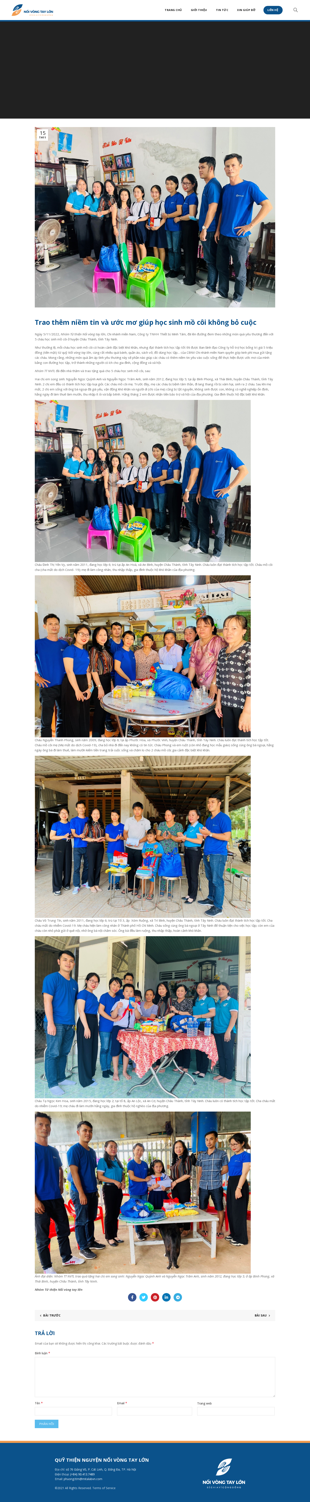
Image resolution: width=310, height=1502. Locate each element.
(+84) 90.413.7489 (82, 1474)
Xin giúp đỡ (246, 10)
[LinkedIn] (166, 1297)
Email (122, 1403)
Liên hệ (273, 10)
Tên (39, 1403)
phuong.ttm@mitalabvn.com (83, 1479)
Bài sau (261, 1315)
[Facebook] (132, 1297)
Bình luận (42, 1353)
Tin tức (222, 10)
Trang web (204, 1403)
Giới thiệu (199, 10)
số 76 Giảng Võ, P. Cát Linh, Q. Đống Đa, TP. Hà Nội (101, 1469)
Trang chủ (173, 10)
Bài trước (52, 1315)
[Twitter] (143, 1297)
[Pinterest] (155, 1297)
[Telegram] (178, 1297)
